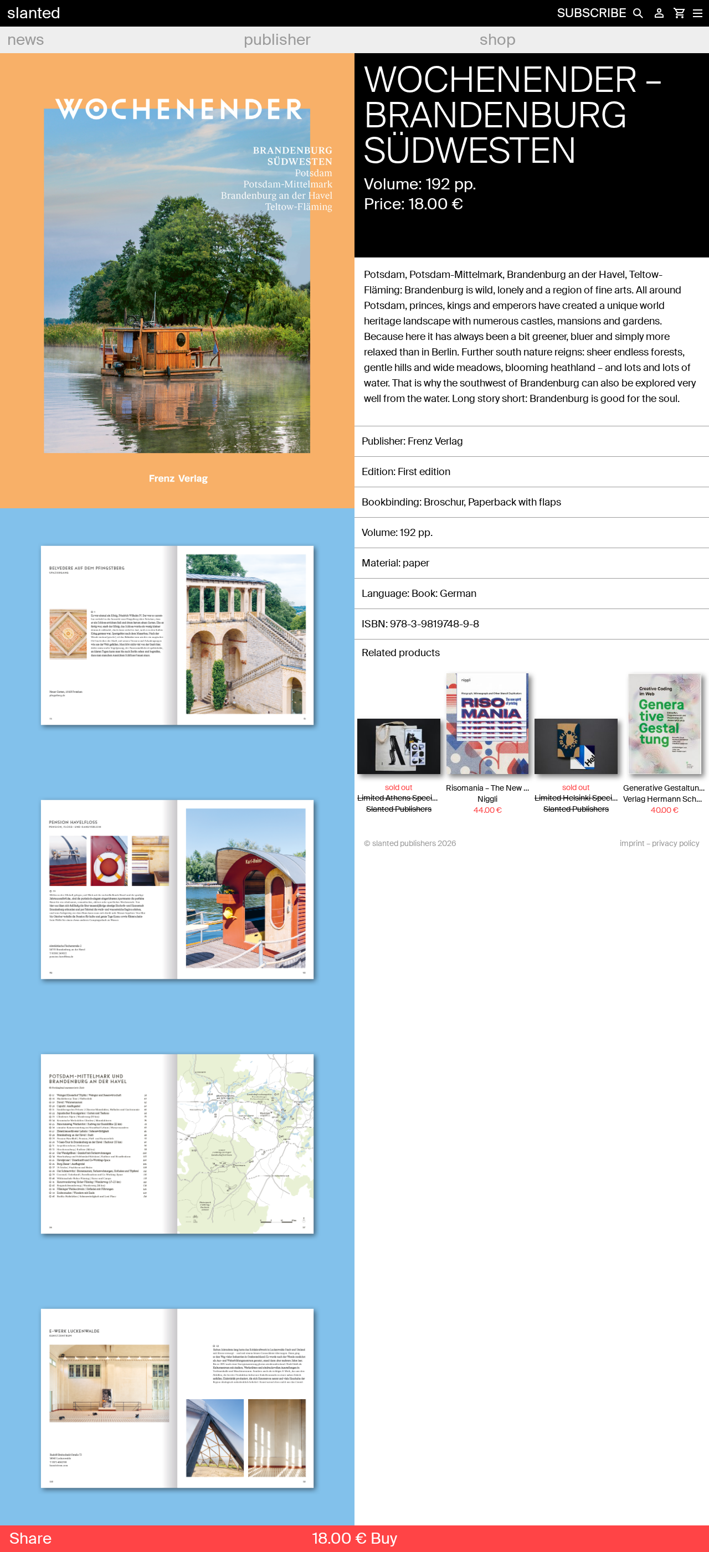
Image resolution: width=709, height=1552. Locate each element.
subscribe (591, 13)
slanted (33, 13)
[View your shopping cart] (679, 13)
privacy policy (676, 843)
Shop (498, 39)
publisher (277, 39)
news (25, 39)
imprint (632, 843)
